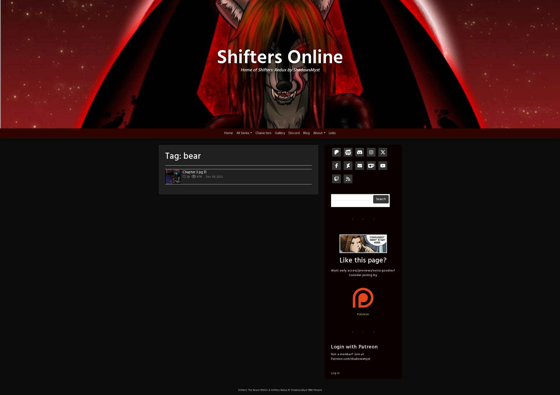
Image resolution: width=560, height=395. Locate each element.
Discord (294, 133)
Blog (306, 133)
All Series (242, 133)
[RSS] (348, 179)
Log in (335, 373)
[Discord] (359, 152)
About (318, 133)
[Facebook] (336, 166)
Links (332, 133)
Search (381, 199)
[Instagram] (371, 152)
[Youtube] (382, 166)
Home (228, 133)
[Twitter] (382, 152)
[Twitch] (336, 179)
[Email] (359, 166)
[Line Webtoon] (348, 152)
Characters (263, 133)
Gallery (280, 133)
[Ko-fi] (371, 166)
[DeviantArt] (348, 166)
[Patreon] (336, 152)
